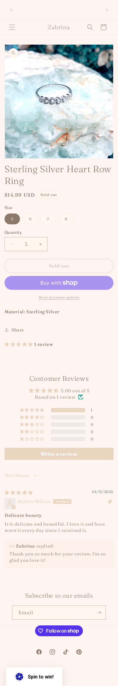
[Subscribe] (99, 612)
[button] (12, 27)
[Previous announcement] (11, 10)
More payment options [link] (59, 297)
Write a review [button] (59, 454)
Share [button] (17, 330)
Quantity (13, 232)
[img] (19, 492)
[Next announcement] (106, 10)
